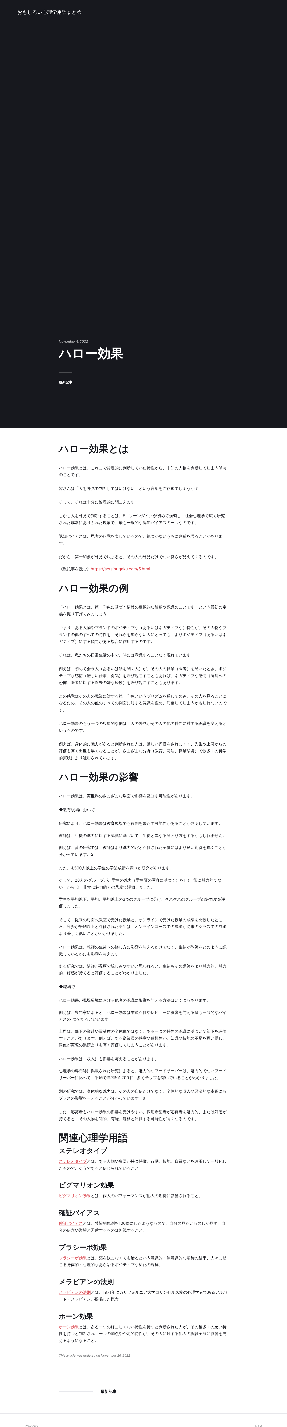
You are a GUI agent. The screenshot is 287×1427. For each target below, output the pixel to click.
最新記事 (65, 382)
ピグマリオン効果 (75, 1195)
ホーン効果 (69, 1326)
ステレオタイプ (73, 1161)
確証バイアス (71, 1223)
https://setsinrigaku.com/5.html (120, 568)
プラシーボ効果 (73, 1257)
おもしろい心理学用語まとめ (49, 12)
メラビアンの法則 (75, 1292)
